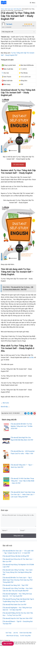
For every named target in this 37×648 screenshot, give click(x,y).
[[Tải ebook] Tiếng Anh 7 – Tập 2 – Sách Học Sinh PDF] (6, 472)
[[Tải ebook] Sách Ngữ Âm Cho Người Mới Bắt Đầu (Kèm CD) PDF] (6, 444)
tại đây (31, 357)
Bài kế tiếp (4, 406)
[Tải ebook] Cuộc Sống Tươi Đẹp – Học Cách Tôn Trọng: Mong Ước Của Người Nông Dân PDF (17, 572)
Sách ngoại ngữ (9, 9)
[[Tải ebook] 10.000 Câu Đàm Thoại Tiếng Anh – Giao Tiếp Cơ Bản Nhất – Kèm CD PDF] (6, 485)
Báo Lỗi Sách (8, 643)
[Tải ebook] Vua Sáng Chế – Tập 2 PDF (15, 585)
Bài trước (6, 403)
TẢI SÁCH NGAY (18, 164)
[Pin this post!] (34, 414)
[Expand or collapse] (34, 32)
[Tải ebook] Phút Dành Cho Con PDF (14, 604)
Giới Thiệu (8, 633)
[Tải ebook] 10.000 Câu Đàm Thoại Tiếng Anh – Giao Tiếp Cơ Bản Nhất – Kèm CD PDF (22, 481)
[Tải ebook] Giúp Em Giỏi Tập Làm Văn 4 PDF (18, 618)
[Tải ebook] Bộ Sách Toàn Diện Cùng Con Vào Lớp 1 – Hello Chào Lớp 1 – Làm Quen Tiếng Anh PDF (23, 494)
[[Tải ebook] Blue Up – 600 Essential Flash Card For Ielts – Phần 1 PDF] (6, 458)
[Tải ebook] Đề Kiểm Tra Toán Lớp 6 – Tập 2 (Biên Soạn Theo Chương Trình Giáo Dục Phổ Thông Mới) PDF (18, 580)
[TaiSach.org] (3, 2)
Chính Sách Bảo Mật (25, 633)
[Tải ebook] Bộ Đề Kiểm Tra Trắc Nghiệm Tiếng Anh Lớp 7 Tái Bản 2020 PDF (21, 426)
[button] (18, 164)
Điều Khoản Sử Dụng (12, 635)
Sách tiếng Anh (17, 9)
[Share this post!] (25, 414)
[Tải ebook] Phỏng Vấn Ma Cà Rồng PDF (16, 556)
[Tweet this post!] (28, 414)
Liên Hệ (15, 633)
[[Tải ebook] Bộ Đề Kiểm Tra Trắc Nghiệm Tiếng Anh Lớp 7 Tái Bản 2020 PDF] (6, 431)
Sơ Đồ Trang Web (25, 635)
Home (2, 9)
